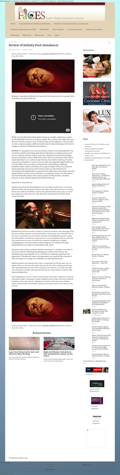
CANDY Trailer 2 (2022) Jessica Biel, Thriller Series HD (100, 270)
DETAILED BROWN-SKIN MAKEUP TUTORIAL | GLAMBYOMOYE (101, 302)
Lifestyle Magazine (49, 1)
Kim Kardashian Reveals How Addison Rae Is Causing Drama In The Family (101, 238)
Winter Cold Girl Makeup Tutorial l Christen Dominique (101, 278)
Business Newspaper (17, 463)
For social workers (75, 29)
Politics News (58, 465)
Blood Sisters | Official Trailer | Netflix (100, 255)
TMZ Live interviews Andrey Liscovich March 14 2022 (101, 247)
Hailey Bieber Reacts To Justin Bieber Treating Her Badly (101, 319)
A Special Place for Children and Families (34, 24)
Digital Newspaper (79, 463)
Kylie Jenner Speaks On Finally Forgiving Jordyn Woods (101, 294)
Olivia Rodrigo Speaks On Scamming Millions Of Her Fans (101, 328)
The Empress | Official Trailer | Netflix (100, 192)
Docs (49, 35)
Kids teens (15, 35)
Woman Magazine (111, 463)
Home (13, 24)
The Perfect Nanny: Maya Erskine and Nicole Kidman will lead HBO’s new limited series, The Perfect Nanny (101, 210)
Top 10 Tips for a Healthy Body (94, 361)
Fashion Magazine (64, 463)
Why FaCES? (44, 29)
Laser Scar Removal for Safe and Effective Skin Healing (24, 353)
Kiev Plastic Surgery (66, 1)
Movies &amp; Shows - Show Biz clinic (26, 54)
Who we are (39, 35)
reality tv (89, 374)
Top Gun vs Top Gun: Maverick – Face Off (100, 262)
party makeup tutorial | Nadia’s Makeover (100, 185)
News (57, 35)
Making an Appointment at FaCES (23, 29)
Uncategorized (96, 315)
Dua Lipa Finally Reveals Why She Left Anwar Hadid (101, 167)
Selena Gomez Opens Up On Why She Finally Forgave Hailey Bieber (101, 347)
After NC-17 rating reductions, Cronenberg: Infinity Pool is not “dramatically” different (101, 176)
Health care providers (94, 29)
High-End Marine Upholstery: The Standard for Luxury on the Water (58, 354)
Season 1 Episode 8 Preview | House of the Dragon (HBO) (100, 199)
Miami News (32, 463)
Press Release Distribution (19, 1)
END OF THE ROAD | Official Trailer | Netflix (101, 286)
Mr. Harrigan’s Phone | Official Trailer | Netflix (101, 355)
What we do (26, 35)
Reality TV (35, 1)
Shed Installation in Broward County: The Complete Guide (100, 311)
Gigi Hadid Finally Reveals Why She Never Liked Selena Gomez (100, 228)
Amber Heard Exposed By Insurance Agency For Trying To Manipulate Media (101, 337)
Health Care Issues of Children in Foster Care (71, 24)
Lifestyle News (5, 465)
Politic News (17, 465)
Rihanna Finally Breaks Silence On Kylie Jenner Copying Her (101, 220)
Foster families (58, 29)
